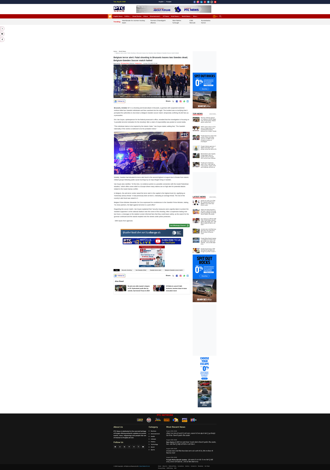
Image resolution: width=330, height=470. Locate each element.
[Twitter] (173, 101)
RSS (175, 468)
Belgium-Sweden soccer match (174, 270)
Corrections (181, 466)
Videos (145, 16)
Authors (187, 466)
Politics (126, 16)
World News (186, 16)
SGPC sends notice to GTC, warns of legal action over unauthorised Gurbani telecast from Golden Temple (208, 129)
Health (153, 436)
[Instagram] (180, 101)
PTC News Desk (125, 63)
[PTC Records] (148, 420)
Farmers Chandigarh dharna (158, 22)
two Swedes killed (141, 270)
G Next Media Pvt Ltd (144, 466)
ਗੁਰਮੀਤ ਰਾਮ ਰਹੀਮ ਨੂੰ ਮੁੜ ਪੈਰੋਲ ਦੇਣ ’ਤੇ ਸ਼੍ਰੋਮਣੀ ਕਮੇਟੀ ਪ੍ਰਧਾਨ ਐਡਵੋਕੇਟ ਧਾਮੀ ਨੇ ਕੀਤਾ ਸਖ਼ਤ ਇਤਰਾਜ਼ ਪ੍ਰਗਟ (208, 203)
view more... (212, 114)
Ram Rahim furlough (177, 22)
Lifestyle (153, 439)
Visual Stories (136, 16)
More (195, 16)
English (161, 1)
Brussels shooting (127, 270)
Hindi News (175, 16)
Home (115, 51)
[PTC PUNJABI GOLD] (166, 420)
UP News (166, 16)
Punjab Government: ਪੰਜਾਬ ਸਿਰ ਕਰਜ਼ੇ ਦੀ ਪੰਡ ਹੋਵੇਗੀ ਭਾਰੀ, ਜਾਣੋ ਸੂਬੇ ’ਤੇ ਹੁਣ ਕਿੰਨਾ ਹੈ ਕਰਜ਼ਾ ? (208, 250)
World (152, 447)
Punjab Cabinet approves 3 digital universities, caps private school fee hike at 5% (208, 148)
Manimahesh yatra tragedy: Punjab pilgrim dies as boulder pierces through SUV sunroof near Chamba (208, 156)
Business (153, 431)
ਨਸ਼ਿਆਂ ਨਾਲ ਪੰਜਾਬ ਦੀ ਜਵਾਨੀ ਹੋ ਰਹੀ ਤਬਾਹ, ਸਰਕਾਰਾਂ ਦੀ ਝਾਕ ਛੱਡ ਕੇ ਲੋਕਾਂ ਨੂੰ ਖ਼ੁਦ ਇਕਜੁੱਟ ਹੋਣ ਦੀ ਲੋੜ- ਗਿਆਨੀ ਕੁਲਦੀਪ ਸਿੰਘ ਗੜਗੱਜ (208, 212)
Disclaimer (200, 466)
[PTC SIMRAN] (184, 420)
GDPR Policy (170, 468)
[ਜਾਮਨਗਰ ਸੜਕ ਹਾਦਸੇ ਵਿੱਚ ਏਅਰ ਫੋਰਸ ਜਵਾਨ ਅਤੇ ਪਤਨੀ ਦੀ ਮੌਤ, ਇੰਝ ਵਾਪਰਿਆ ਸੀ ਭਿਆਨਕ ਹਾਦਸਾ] (196, 231)
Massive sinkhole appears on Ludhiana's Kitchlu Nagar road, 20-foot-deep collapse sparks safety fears (208, 120)
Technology (154, 444)
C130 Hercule (192, 22)
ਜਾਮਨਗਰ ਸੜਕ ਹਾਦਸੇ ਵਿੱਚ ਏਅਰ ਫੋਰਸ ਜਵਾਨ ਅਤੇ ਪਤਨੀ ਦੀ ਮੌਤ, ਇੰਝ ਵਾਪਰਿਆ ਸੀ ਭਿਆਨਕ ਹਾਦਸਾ (208, 231)
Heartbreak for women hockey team (133, 22)
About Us (165, 466)
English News (118, 16)
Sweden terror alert (155, 270)
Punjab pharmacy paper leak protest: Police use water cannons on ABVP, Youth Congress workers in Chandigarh (208, 138)
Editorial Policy (172, 466)
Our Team (207, 466)
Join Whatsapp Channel (178, 225)
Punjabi (168, 1)
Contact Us (194, 466)
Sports (153, 449)
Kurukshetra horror (205, 22)
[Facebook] (177, 101)
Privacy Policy (161, 468)
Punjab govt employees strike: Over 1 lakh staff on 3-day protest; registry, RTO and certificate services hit (208, 165)
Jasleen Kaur (138, 63)
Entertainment (155, 16)
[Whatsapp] (184, 101)
